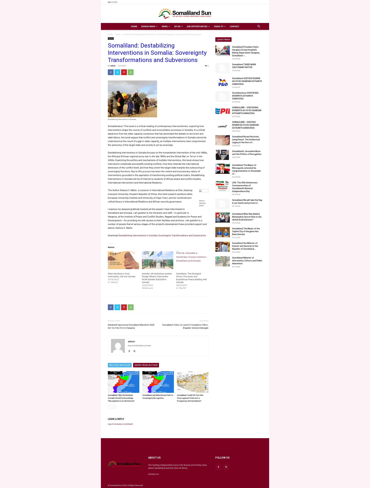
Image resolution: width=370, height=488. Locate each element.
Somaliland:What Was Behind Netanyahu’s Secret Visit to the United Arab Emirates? (246, 217)
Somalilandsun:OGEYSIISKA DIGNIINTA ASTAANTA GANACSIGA (245, 96)
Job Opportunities (197, 26)
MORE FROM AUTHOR (146, 365)
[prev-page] (109, 407)
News (165, 26)
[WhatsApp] (131, 72)
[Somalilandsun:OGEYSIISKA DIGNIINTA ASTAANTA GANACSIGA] (222, 96)
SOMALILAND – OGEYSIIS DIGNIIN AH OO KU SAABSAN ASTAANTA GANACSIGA (245, 125)
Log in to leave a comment (120, 424)
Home (134, 26)
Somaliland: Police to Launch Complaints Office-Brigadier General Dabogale (185, 326)
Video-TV (218, 26)
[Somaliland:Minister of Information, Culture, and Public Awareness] (222, 261)
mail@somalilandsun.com (172, 474)
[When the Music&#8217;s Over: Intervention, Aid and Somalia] (123, 260)
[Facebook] (111, 72)
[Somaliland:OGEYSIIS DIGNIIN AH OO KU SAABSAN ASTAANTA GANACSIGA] (222, 82)
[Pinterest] (124, 72)
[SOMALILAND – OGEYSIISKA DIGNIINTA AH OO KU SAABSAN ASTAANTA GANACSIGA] (222, 111)
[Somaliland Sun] (185, 13)
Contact (234, 26)
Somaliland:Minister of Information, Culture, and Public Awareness (247, 261)
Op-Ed (177, 26)
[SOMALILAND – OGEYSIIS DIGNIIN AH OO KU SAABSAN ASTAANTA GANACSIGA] (222, 126)
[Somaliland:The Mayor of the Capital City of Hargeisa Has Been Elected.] (222, 232)
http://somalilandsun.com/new (139, 346)
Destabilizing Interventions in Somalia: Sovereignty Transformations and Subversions (162, 235)
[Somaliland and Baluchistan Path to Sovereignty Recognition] (158, 382)
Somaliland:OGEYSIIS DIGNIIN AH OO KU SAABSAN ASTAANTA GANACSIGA (247, 81)
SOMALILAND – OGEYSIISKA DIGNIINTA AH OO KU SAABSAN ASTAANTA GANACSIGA (246, 110)
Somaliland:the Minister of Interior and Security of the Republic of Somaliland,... (245, 246)
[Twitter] (117, 72)
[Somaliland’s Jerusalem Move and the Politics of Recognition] (222, 155)
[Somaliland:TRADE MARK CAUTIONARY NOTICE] (222, 68)
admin (112, 66)
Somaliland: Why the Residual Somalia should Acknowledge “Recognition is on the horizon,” (121, 398)
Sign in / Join (112, 2)
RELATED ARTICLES (119, 365)
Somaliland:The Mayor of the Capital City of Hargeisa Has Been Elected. (246, 231)
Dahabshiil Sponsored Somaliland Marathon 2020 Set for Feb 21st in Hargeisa (131, 326)
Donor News (148, 26)
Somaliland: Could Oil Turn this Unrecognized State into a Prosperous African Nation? (190, 398)
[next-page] (114, 407)
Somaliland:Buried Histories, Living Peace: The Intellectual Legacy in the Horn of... (246, 140)
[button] (258, 26)
